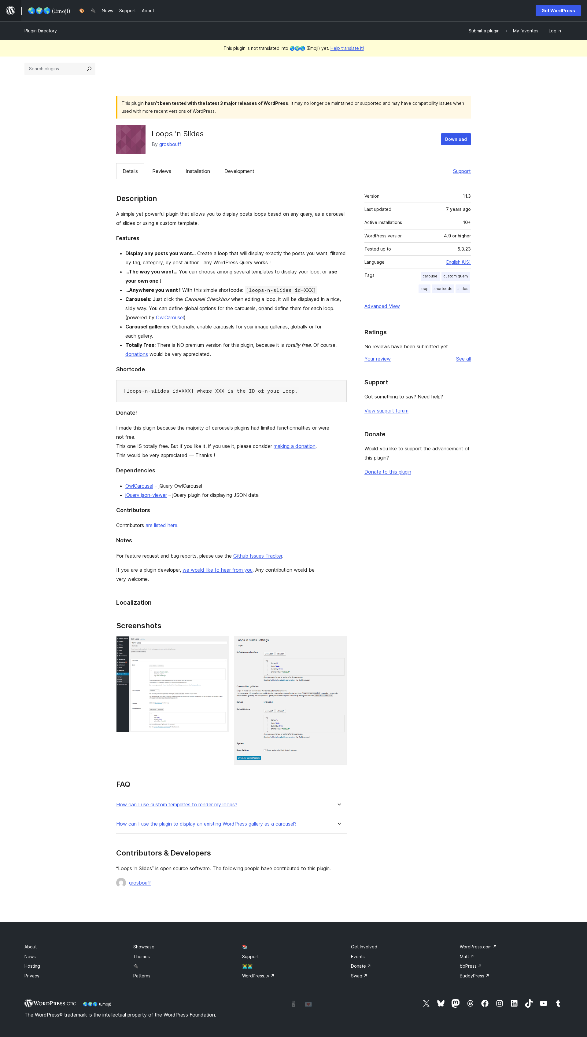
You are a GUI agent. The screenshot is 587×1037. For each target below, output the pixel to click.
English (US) (458, 262)
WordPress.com (478, 946)
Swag (359, 975)
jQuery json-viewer (146, 495)
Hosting (32, 966)
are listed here (161, 525)
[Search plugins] (89, 69)
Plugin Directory (40, 30)
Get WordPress (558, 10)
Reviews (161, 171)
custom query (455, 276)
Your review (377, 359)
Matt (467, 956)
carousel (430, 276)
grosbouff (170, 144)
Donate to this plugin (387, 472)
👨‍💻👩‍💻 (247, 966)
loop (424, 288)
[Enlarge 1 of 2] (221, 644)
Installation (198, 171)
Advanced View (382, 306)
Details (130, 171)
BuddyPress (474, 975)
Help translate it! (347, 48)
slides (462, 288)
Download (456, 139)
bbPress (471, 966)
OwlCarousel (170, 317)
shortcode (443, 288)
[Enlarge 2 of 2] (338, 644)
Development (239, 171)
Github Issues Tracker (257, 556)
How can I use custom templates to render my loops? (176, 805)
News (30, 956)
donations (136, 354)
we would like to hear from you (218, 570)
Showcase (143, 946)
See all (463, 359)
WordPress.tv (258, 975)
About (30, 946)
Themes (141, 956)
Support (462, 171)
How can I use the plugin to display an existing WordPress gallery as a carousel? (206, 824)
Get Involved (364, 946)
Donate (361, 966)
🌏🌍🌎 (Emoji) (97, 1004)
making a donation (295, 446)
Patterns (141, 975)
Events (358, 956)
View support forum (386, 411)
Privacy (31, 975)
